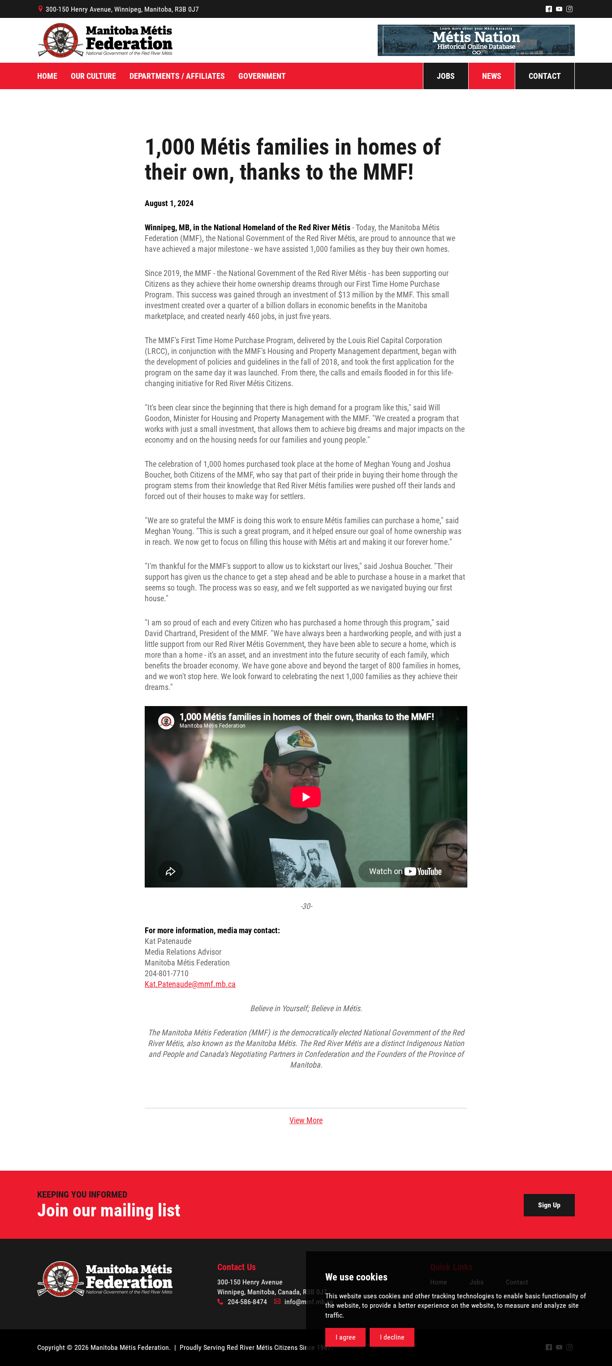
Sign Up (549, 1205)
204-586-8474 (247, 1301)
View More (306, 1120)
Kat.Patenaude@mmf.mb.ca (190, 984)
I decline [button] (392, 1337)
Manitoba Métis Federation (104, 40)
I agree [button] (346, 1337)
